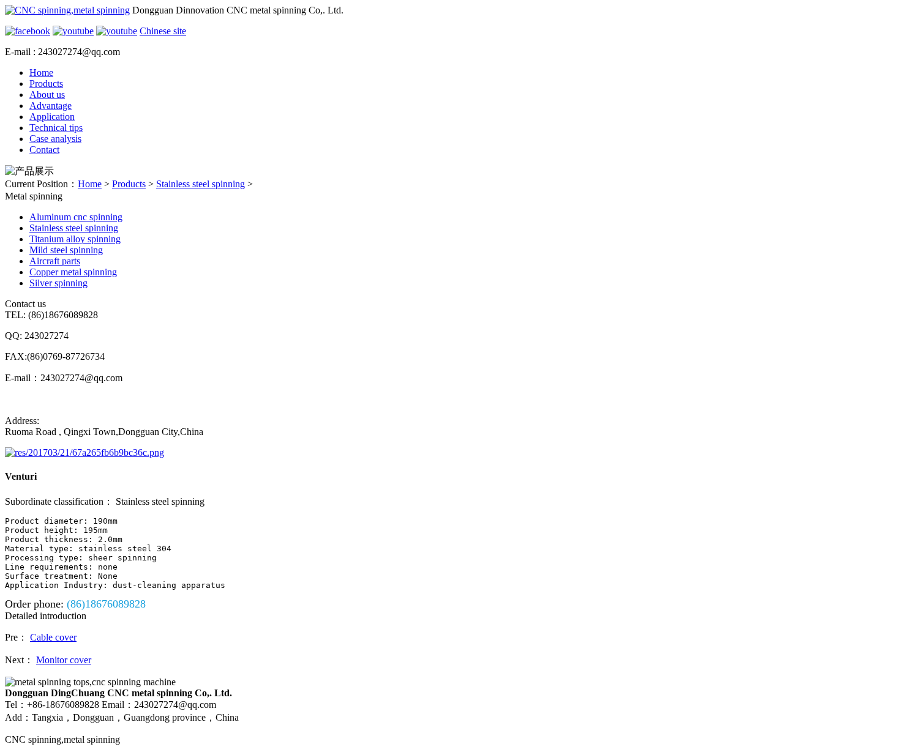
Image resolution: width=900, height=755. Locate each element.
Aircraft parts (54, 261)
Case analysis (55, 138)
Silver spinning (58, 283)
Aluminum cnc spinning (75, 217)
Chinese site (163, 31)
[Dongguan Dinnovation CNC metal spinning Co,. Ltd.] (67, 10)
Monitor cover (63, 660)
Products (46, 83)
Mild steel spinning (66, 250)
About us (47, 94)
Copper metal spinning (73, 272)
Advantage (50, 105)
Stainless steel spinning (200, 184)
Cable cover (53, 637)
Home (41, 72)
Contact (44, 149)
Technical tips (56, 127)
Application (52, 116)
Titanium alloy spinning (75, 239)
